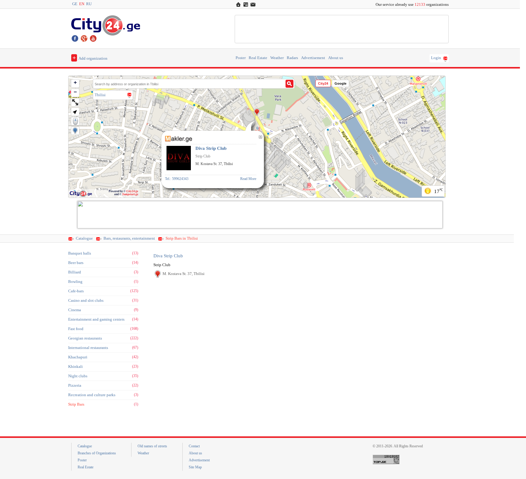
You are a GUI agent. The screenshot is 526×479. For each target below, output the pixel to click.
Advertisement (313, 58)
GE (74, 4)
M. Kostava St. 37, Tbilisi (184, 273)
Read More (248, 179)
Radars (292, 58)
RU (89, 4)
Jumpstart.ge (130, 194)
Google (340, 83)
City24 (323, 83)
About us (335, 58)
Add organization (89, 57)
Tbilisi (100, 95)
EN (81, 4)
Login (436, 58)
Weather (277, 58)
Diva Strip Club (168, 255)
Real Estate (258, 58)
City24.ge (132, 191)
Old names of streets (152, 446)
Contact (194, 446)
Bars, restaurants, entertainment (129, 238)
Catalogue (84, 238)
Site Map (195, 467)
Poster (241, 58)
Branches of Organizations (97, 453)
